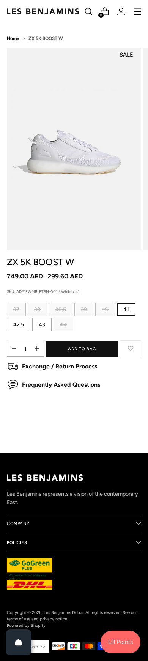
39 (84, 309)
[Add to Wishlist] (130, 349)
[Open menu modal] (137, 11)
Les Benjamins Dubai (63, 612)
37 (16, 309)
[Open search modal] (88, 11)
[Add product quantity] (37, 348)
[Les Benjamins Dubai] (43, 11)
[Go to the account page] (121, 11)
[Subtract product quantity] (14, 348)
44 (63, 324)
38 (37, 309)
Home (13, 38)
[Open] (18, 642)
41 (126, 309)
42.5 (18, 324)
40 (105, 309)
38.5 (60, 309)
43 (42, 324)
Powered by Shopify (26, 625)
